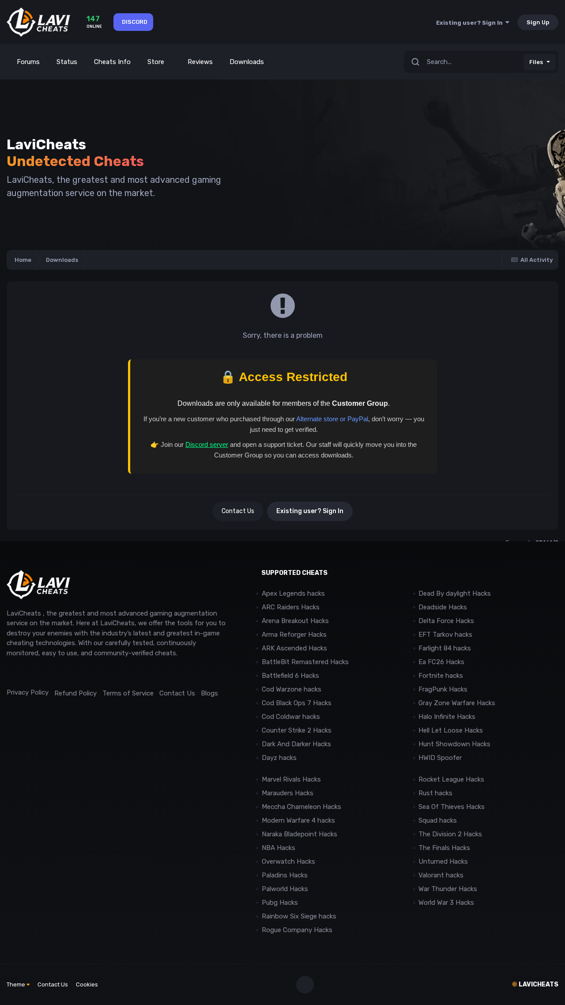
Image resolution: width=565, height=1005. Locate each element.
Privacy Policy (28, 692)
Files (536, 62)
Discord (134, 22)
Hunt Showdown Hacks (454, 744)
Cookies (87, 984)
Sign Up (538, 22)
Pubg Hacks (280, 903)
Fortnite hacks (440, 676)
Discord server (206, 444)
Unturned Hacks (443, 861)
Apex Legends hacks (293, 593)
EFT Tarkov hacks (445, 635)
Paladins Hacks (285, 875)
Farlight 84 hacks (444, 648)
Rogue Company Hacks (297, 930)
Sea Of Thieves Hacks (451, 807)
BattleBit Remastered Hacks (305, 662)
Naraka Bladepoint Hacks (299, 834)
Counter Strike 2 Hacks (296, 730)
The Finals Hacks (444, 848)
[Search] (415, 62)
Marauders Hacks (287, 793)
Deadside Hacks (442, 607)
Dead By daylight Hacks (454, 593)
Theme (16, 984)
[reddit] (11, 672)
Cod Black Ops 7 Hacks (296, 703)
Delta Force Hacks (446, 621)
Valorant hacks (440, 875)
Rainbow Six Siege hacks (299, 916)
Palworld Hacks (285, 889)
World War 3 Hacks (446, 903)
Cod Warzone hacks (291, 689)
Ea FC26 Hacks (441, 662)
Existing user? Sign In (470, 22)
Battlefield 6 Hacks (290, 676)
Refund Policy (75, 693)
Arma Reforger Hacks (294, 635)
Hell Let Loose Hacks (450, 730)
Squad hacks (437, 820)
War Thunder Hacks (447, 889)
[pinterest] (50, 672)
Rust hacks (435, 793)
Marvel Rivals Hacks (291, 779)
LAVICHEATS (535, 984)
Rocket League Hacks (451, 779)
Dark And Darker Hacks (296, 744)
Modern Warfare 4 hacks (298, 820)
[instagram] (30, 672)
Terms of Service (128, 693)
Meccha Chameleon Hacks (301, 807)
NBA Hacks (278, 848)
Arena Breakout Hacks (295, 621)
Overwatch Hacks (288, 861)
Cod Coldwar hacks (291, 717)
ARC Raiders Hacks (291, 607)
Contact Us (238, 511)
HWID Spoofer (440, 758)
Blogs (209, 693)
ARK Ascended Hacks (294, 648)
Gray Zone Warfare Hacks (456, 703)
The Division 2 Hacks (450, 834)
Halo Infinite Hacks (446, 717)
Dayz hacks (279, 758)
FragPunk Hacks (442, 689)
